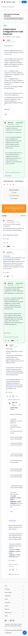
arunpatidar (9, 220)
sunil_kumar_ (9, 252)
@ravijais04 (7, 256)
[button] (8, 37)
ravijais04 (8, 40)
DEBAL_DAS (10, 122)
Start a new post (15, 208)
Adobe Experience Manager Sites (8, 6)
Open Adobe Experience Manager (14, 18)
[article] (14, 234)
